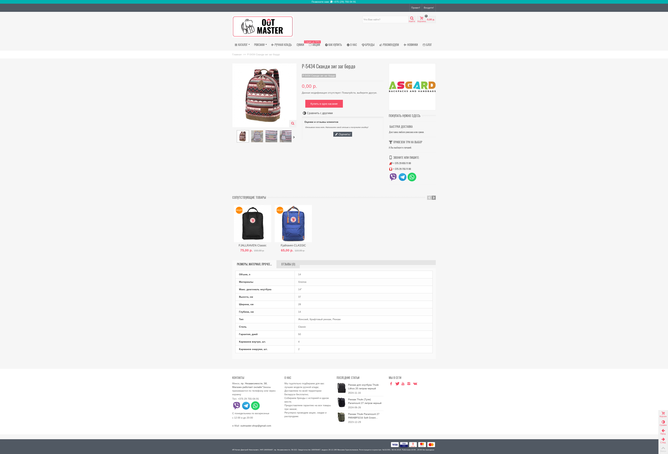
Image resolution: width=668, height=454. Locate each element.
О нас (353, 45)
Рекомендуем (391, 45)
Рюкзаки (259, 45)
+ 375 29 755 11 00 (402, 169)
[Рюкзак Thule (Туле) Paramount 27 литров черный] (341, 402)
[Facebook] (391, 384)
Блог (429, 45)
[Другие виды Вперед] (294, 137)
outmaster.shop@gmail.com (255, 425)
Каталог (243, 45)
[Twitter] (397, 384)
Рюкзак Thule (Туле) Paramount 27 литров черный (364, 401)
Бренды (370, 45)
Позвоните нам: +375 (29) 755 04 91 (334, 1)
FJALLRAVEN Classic (253, 245)
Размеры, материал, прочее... (254, 264)
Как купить (335, 45)
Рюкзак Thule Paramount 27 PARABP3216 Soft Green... (363, 416)
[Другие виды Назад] (234, 137)
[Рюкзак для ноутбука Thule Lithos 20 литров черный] (341, 387)
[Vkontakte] (414, 384)
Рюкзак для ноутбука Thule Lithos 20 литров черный (363, 386)
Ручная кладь (283, 45)
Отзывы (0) (288, 264)
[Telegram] (420, 384)
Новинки (412, 45)
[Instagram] (409, 384)
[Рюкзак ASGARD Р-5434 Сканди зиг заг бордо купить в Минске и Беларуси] (243, 136)
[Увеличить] (292, 123)
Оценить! (344, 134)
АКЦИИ (313, 44)
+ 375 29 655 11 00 (402, 163)
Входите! (429, 7)
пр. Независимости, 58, (254, 383)
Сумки (300, 45)
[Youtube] (403, 384)
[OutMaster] (262, 26)
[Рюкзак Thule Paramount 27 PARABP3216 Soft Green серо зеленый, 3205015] (341, 416)
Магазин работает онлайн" (247, 387)
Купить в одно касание (324, 103)
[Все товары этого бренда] (412, 86)
